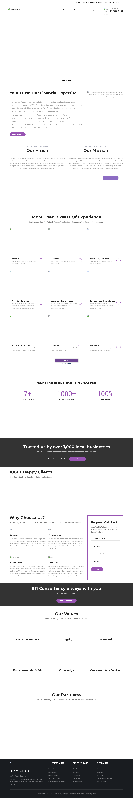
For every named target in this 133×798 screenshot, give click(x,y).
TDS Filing (99, 2)
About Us (76, 769)
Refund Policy (52, 772)
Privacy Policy (52, 769)
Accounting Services (99, 259)
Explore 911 (45, 10)
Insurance (94, 345)
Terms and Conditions (55, 778)
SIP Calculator (74, 10)
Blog (85, 10)
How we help (59, 10)
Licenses (55, 259)
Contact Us (76, 778)
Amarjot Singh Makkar (50, 182)
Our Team (76, 772)
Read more (16, 134)
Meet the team (109, 178)
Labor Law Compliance (111, 2)
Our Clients (76, 775)
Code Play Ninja (90, 794)
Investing (55, 345)
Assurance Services (21, 345)
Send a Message (65, 601)
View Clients (76, 459)
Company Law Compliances (102, 301)
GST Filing (91, 2)
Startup (15, 259)
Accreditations (77, 782)
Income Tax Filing (81, 2)
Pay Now (94, 10)
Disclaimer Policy (53, 775)
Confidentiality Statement (56, 782)
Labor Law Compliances (62, 301)
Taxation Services (20, 301)
